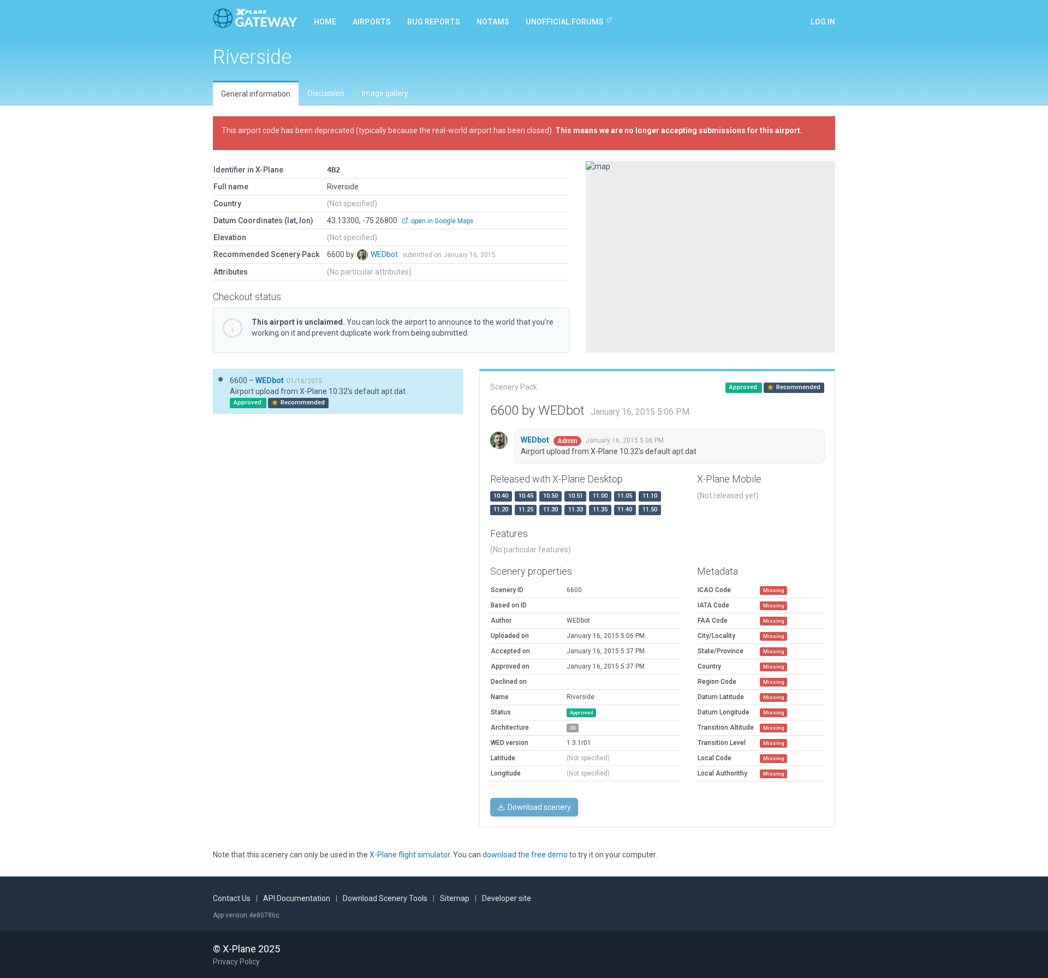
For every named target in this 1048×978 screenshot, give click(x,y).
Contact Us (232, 898)
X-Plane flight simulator (410, 854)
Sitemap (454, 898)
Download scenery (538, 807)
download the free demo (525, 854)
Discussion (326, 93)
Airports (372, 21)
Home (325, 21)
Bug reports (433, 21)
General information (255, 94)
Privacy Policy (236, 961)
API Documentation (296, 898)
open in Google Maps (441, 221)
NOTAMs (493, 21)
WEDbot (385, 254)
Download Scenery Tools (385, 898)
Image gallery (385, 93)
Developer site (506, 898)
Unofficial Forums (565, 21)
